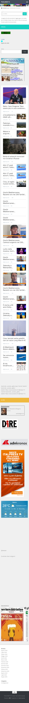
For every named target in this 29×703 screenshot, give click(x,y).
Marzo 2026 (4, 660)
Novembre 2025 (5, 667)
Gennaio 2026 (4, 663)
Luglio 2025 (4, 675)
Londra (2, 39)
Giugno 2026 (4, 654)
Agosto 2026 (4, 650)
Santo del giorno (5, 406)
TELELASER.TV (5, 2)
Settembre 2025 (5, 671)
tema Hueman (22, 698)
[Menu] (27, 2)
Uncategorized (4, 683)
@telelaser (3, 550)
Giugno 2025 (4, 677)
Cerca (2, 49)
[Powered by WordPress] (9, 698)
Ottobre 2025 (4, 669)
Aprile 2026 (4, 658)
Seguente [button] (25, 608)
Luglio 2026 (4, 652)
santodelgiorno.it (20, 413)
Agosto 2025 (4, 673)
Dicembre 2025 (5, 665)
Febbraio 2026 (4, 662)
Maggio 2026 (4, 656)
